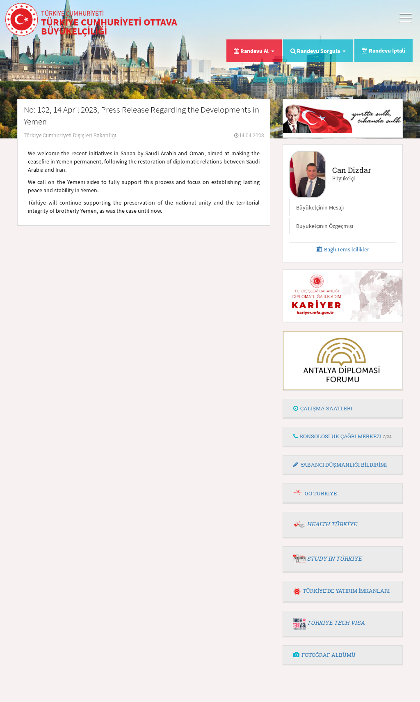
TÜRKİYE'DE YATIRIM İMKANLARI (346, 590)
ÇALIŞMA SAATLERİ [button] (326, 408)
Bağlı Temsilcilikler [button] (346, 249)
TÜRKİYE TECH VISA (336, 622)
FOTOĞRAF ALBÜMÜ (328, 654)
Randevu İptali (386, 50)
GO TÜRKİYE (321, 493)
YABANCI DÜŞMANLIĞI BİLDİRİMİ (343, 464)
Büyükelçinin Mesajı (320, 207)
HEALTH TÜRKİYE (332, 524)
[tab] (342, 408)
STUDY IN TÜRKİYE (334, 558)
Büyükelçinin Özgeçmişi (324, 226)
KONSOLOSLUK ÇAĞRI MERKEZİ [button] (346, 436)
